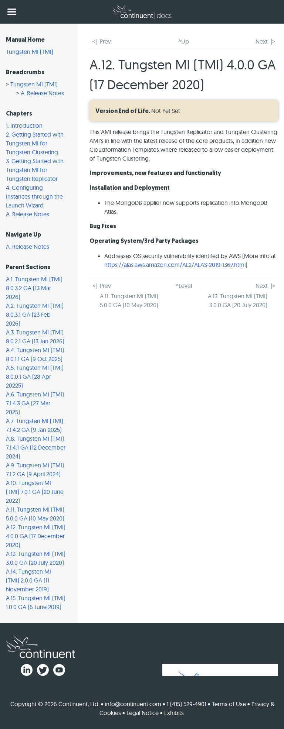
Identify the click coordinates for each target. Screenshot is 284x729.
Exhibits (174, 712)
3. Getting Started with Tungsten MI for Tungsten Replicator (35, 169)
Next (262, 41)
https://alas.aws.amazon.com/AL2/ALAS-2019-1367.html (175, 264)
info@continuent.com (133, 704)
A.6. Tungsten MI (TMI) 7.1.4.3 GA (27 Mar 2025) (35, 403)
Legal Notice (142, 712)
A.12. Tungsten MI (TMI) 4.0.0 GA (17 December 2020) (35, 536)
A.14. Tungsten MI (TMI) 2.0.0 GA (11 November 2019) (28, 580)
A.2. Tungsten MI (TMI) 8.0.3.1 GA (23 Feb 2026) (35, 314)
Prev (105, 41)
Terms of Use (229, 704)
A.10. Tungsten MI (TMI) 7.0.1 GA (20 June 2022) (35, 491)
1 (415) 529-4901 (186, 704)
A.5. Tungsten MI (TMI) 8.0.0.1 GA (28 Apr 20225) (35, 376)
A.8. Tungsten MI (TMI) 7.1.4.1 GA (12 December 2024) (35, 447)
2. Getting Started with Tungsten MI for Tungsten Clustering (35, 143)
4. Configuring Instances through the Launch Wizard (34, 196)
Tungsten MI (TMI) (29, 51)
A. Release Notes (42, 93)
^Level (184, 285)
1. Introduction (24, 125)
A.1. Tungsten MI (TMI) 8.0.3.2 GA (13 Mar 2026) (34, 287)
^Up (183, 41)
